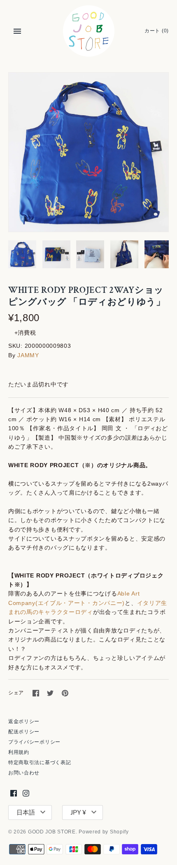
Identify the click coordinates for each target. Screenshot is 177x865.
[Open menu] (17, 31)
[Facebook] (13, 793)
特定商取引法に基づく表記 (39, 762)
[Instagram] (26, 793)
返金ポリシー (24, 721)
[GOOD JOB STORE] (88, 31)
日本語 (25, 812)
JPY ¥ (78, 812)
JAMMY (28, 355)
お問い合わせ (24, 773)
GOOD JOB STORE (52, 832)
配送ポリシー (24, 732)
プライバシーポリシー (34, 742)
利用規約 (18, 752)
